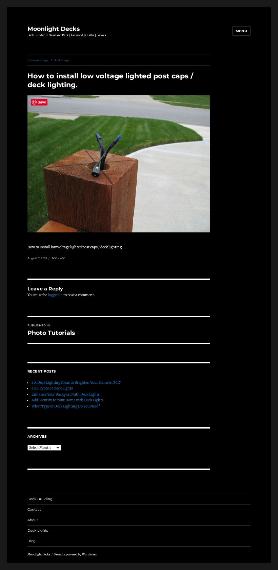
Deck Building (40, 499)
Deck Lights (37, 530)
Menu (241, 31)
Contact (34, 509)
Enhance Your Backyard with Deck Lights (66, 394)
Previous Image (38, 60)
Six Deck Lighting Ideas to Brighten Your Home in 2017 (76, 382)
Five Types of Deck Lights (52, 388)
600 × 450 (58, 258)
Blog (31, 541)
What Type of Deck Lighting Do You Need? (66, 406)
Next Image (62, 60)
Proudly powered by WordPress (75, 554)
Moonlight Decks (53, 28)
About (32, 520)
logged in (55, 295)
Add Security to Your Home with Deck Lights (67, 400)
